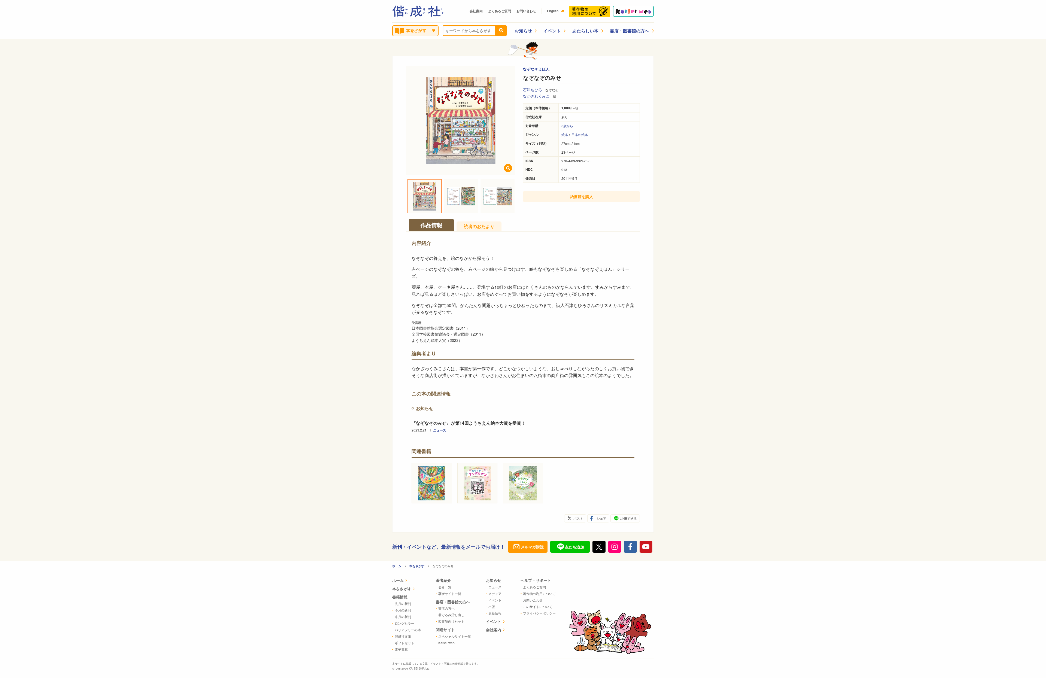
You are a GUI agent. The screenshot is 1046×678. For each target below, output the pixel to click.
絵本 (564, 134)
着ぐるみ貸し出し (451, 614)
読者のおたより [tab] (479, 226)
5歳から (567, 125)
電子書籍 (401, 649)
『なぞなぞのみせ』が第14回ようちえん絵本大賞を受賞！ (468, 423)
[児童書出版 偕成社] (417, 11)
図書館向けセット (451, 621)
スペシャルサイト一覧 (454, 636)
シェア (601, 518)
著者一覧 (444, 587)
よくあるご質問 (499, 10)
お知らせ (523, 31)
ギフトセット (404, 642)
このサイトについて (537, 606)
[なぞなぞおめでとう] (432, 483)
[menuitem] (406, 581)
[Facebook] (630, 547)
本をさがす (416, 566)
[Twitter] (599, 547)
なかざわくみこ (536, 96)
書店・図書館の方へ (629, 31)
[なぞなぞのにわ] (523, 483)
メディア (494, 593)
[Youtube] (646, 547)
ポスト (578, 518)
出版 (491, 606)
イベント (552, 31)
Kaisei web (446, 642)
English (552, 10)
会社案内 (476, 10)
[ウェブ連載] (633, 11)
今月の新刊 (403, 610)
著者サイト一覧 (449, 593)
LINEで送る (628, 518)
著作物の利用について (539, 593)
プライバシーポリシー (539, 613)
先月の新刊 (403, 603)
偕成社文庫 (403, 636)
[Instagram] (614, 547)
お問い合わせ (526, 10)
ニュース (439, 430)
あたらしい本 (585, 31)
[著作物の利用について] (589, 11)
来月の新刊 (403, 616)
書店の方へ (446, 608)
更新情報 (494, 613)
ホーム (396, 566)
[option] (460, 120)
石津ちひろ (532, 89)
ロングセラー (404, 623)
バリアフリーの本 (408, 629)
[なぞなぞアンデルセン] (477, 483)
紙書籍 (581, 196)
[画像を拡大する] (508, 168)
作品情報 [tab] (431, 225)
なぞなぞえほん (536, 69)
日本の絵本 (579, 134)
